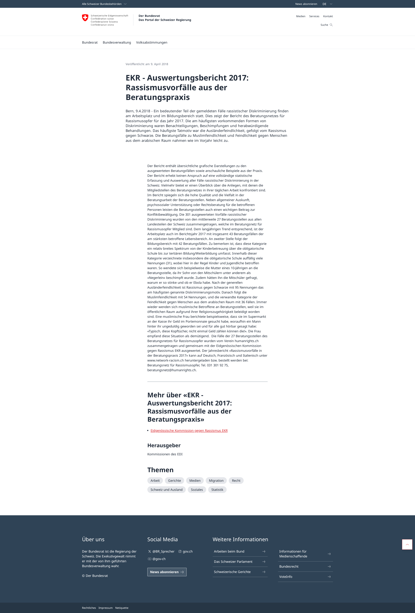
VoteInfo (285, 576)
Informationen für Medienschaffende (293, 553)
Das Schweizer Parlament (233, 561)
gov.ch (188, 551)
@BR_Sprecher (163, 551)
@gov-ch (159, 559)
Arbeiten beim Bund (229, 551)
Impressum (106, 608)
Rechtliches (89, 608)
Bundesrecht (288, 566)
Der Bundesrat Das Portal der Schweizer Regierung (165, 18)
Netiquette (121, 608)
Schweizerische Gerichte (232, 572)
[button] (89, 42)
